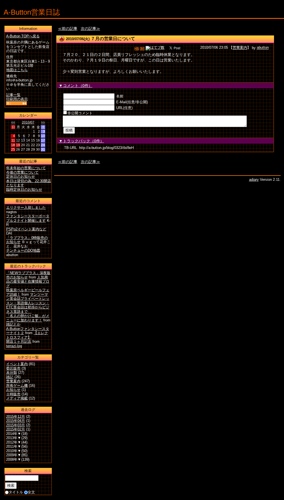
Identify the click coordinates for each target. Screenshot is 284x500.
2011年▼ (13, 446)
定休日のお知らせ (20, 176)
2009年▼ (13, 455)
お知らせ (13, 390)
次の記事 (88, 28)
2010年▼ (13, 451)
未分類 (11, 372)
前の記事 (69, 28)
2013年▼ (13, 438)
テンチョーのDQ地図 (23, 250)
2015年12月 (15, 416)
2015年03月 (15, 425)
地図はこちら (17, 70)
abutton (263, 48)
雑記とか (13, 324)
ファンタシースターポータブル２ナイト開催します (27, 218)
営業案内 (240, 48)
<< (13, 122)
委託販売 (13, 368)
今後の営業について (22, 172)
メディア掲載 (17, 398)
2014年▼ (13, 434)
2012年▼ (13, 442)
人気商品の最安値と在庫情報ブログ (27, 281)
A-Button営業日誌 (32, 12)
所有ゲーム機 (17, 385)
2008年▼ (13, 459)
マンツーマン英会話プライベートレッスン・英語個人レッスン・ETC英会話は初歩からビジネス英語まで (27, 303)
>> (43, 122)
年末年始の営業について (26, 168)
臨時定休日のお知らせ (24, 189)
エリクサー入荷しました (26, 207)
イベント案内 (17, 364)
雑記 (9, 377)
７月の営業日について (113, 38)
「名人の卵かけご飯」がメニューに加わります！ (27, 318)
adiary (254, 179)
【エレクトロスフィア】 (27, 335)
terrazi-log (14, 346)
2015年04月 (15, 421)
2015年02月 (15, 429)
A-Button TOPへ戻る (23, 36)
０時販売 (13, 394)
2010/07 (28, 122)
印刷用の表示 (17, 99)
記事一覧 (13, 95)
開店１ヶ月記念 (18, 341)
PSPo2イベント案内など (26, 229)
